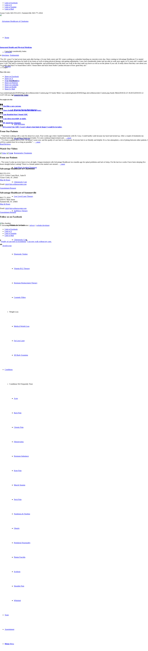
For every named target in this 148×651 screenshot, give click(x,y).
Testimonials (14, 55)
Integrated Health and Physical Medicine (16, 47)
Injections (5, 55)
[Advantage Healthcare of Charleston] (14, 21)
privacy (32, 225)
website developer (42, 225)
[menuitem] (78, 261)
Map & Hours (5, 180)
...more (68, 138)
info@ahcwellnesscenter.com (15, 184)
